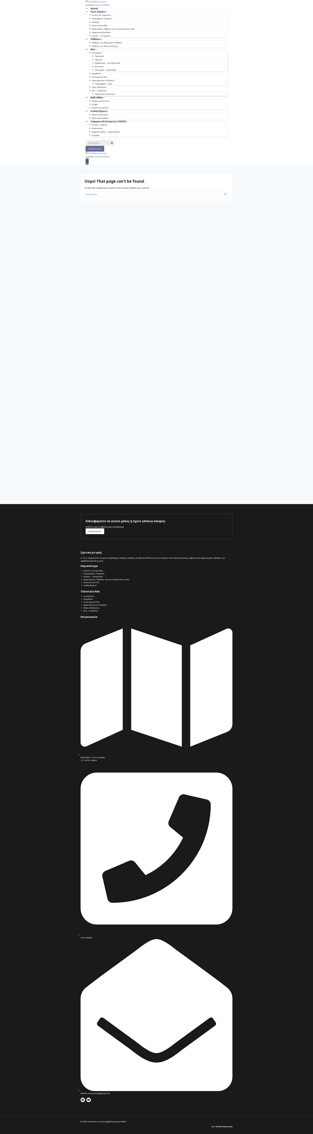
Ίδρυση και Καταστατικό (105, 94)
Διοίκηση (95, 22)
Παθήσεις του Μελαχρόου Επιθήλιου (107, 42)
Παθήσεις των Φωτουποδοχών (105, 46)
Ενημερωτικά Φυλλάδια (101, 32)
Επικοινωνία (95, 148)
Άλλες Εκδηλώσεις (99, 87)
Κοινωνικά (99, 66)
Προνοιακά (99, 56)
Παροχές (98, 59)
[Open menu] (87, 161)
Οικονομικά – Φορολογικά (105, 70)
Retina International (100, 115)
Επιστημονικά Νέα (99, 77)
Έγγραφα (95, 135)
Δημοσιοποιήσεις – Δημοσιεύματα (106, 132)
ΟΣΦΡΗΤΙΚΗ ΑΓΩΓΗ (100, 108)
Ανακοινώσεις (97, 128)
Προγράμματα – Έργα (103, 84)
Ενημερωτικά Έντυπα (100, 101)
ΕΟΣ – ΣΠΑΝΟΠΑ (90, 611)
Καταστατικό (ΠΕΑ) (99, 25)
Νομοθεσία (96, 73)
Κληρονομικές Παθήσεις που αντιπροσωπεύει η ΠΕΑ (113, 29)
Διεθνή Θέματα (89, 585)
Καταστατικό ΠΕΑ (91, 582)
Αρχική (94, 8)
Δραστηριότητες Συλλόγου (95, 605)
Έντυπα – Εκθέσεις (99, 125)
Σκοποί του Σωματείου (101, 15)
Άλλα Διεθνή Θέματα (100, 118)
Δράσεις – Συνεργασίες (101, 36)
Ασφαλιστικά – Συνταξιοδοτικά (107, 63)
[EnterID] (222, 1126)
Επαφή (94, 104)
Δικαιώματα (88, 596)
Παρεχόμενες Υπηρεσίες (102, 18)
